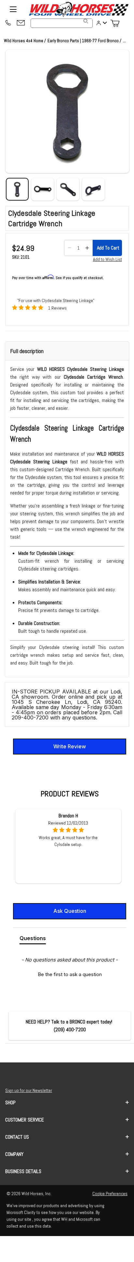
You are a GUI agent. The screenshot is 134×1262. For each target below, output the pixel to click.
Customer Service (24, 1119)
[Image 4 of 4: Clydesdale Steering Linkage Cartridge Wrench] (93, 189)
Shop (10, 1102)
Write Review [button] (69, 746)
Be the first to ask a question (70, 974)
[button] (67, 111)
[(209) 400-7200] (8, 23)
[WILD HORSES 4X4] (78, 9)
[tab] (33, 939)
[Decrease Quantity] (69, 248)
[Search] (85, 21)
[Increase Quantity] (87, 248)
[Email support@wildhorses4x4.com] (21, 23)
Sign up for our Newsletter (28, 1090)
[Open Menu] (13, 9)
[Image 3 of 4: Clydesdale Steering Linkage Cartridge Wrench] (68, 189)
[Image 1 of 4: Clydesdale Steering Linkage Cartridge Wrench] (17, 189)
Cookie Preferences (109, 1193)
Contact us (17, 1136)
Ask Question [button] (69, 911)
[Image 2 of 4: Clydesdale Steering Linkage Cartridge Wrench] (42, 189)
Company (14, 1154)
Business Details (23, 1171)
